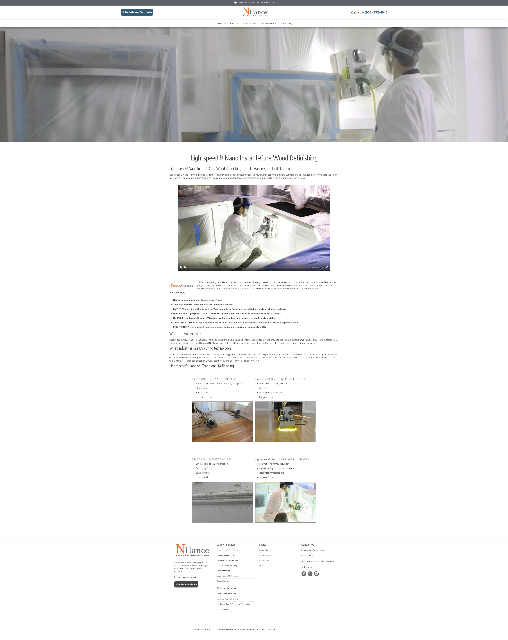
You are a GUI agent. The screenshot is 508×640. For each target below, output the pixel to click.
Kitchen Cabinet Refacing (227, 565)
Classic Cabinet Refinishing (227, 576)
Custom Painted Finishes (226, 555)
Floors (232, 23)
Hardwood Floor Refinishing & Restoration (233, 604)
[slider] (247, 267)
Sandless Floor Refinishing (227, 599)
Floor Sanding (222, 609)
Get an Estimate (249, 23)
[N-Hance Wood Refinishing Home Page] (255, 16)
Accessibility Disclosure (266, 629)
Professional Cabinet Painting (229, 550)
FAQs (261, 565)
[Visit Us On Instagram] (316, 573)
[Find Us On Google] (310, 573)
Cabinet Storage (223, 581)
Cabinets (219, 23)
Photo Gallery (286, 23)
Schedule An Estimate (186, 584)
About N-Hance (267, 23)
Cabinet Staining (223, 570)
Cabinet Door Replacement (227, 560)
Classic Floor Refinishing (226, 594)
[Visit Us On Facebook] (303, 573)
